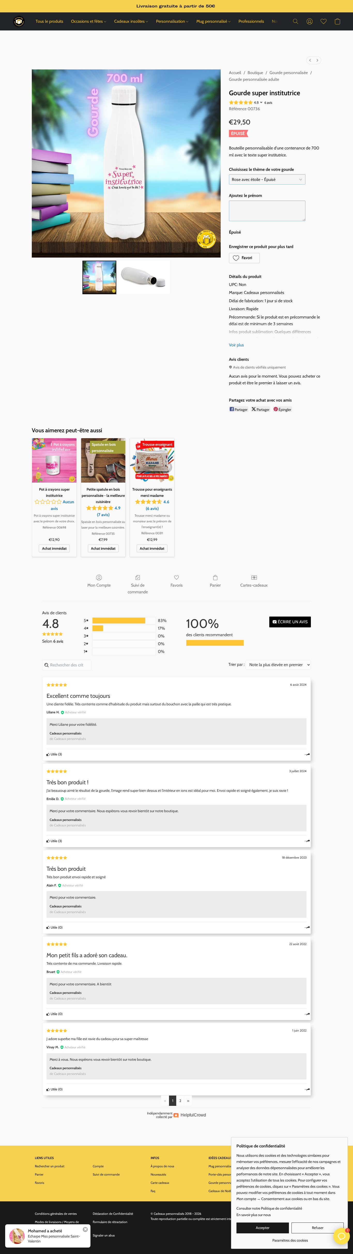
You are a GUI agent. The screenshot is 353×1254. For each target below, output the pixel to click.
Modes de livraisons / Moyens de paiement (57, 1224)
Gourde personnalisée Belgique (229, 1183)
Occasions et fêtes (87, 21)
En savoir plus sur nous (253, 1214)
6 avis (268, 102)
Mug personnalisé (212, 21)
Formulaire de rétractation (110, 1222)
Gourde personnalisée (289, 72)
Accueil (235, 72)
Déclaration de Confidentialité (113, 1214)
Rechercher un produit (49, 1166)
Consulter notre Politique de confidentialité (269, 1208)
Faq (153, 1191)
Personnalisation (171, 21)
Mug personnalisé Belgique (226, 1166)
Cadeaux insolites (130, 21)
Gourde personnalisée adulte (254, 79)
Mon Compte (99, 585)
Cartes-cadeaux (254, 585)
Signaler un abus (104, 1235)
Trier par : (236, 664)
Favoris (177, 585)
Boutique (255, 72)
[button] (18, 21)
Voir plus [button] (236, 344)
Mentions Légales (46, 1235)
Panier (215, 585)
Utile (53, 754)
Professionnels (251, 21)
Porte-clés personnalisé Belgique (230, 1174)
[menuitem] (310, 60)
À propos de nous (162, 1166)
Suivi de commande (138, 588)
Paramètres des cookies (50, 1243)
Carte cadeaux (160, 1183)
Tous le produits (49, 21)
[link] (290, 1238)
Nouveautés (158, 1174)
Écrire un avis (292, 621)
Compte (98, 1166)
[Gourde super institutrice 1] (144, 277)
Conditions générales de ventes (56, 1214)
